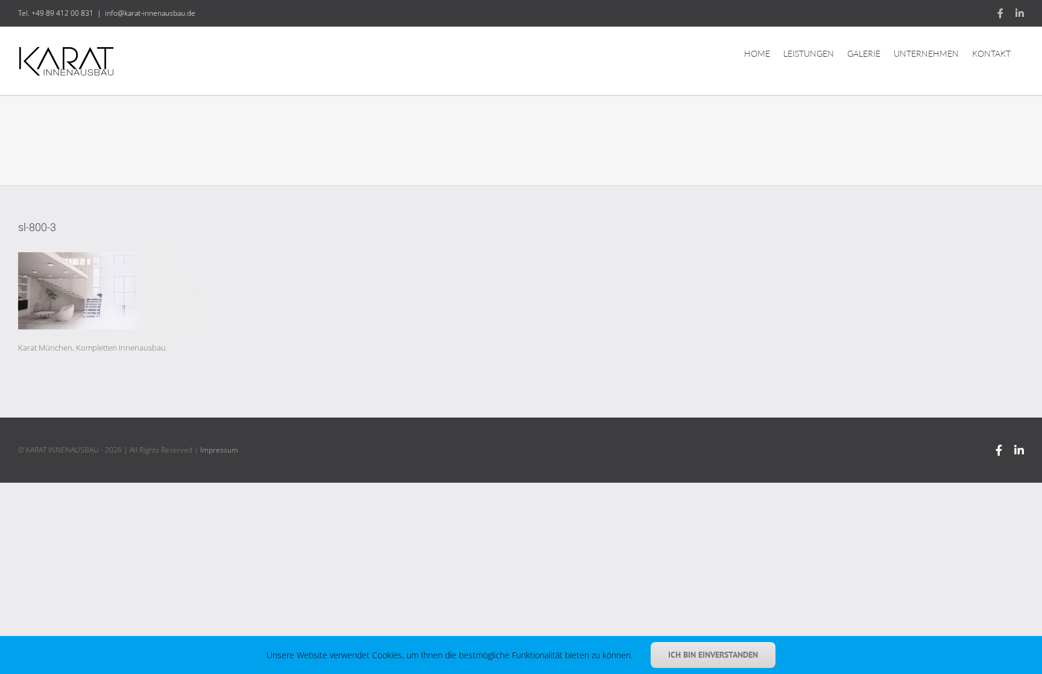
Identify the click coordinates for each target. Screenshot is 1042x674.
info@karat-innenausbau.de (150, 13)
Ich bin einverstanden (713, 654)
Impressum (219, 450)
